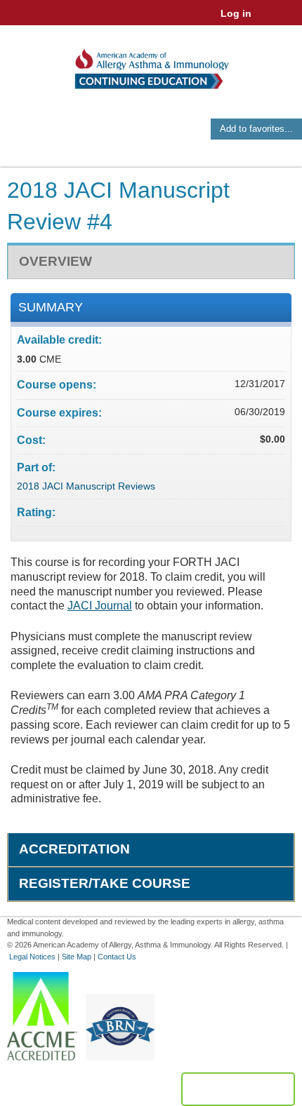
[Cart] (268, 20)
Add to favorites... (256, 128)
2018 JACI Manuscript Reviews (86, 486)
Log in (236, 13)
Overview (55, 261)
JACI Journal (99, 606)
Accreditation (74, 849)
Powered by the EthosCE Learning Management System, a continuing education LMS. (238, 1089)
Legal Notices (32, 956)
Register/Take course (104, 883)
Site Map (76, 956)
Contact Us (117, 956)
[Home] (151, 64)
